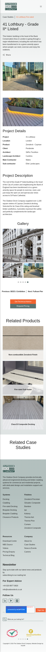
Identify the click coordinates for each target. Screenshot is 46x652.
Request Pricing (23, 306)
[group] (12, 633)
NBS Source (8, 545)
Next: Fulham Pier (35, 291)
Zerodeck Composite (32, 528)
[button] (41, 6)
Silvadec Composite (32, 503)
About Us (28, 541)
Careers (27, 552)
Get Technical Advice (23, 302)
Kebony (27, 514)
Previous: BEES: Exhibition (13, 291)
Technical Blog (8, 555)
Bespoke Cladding (10, 514)
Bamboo (27, 506)
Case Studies (8, 17)
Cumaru (27, 524)
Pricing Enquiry (9, 552)
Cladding (6, 503)
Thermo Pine (29, 521)
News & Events (30, 548)
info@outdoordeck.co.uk (12, 589)
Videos (5, 548)
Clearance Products (10, 517)
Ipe (25, 510)
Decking (6, 499)
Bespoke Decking (10, 510)
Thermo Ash (29, 517)
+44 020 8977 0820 (10, 586)
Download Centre (10, 541)
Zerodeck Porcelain (32, 499)
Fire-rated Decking (10, 506)
